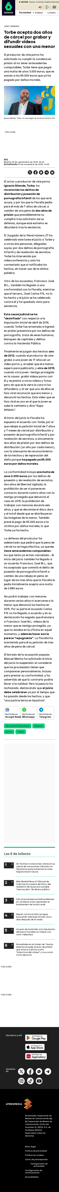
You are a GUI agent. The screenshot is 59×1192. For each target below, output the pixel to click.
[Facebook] (30, 1074)
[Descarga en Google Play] (36, 1040)
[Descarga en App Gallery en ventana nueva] (36, 1058)
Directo (38, 726)
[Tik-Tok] (30, 1083)
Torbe (20, 731)
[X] (30, 173)
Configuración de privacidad (39, 1165)
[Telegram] (47, 1074)
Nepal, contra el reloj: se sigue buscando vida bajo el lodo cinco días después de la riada (34, 917)
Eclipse (39, 12)
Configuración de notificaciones (33, 1171)
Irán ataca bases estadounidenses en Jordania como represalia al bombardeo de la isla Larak (35, 902)
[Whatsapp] (39, 1074)
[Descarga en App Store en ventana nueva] (35, 1049)
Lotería (51, 12)
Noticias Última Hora (17, 726)
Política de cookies (34, 1155)
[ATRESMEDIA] (29, 1104)
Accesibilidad (31, 1177)
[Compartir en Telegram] (46, 174)
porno (9, 731)
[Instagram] (21, 1083)
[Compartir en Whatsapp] (41, 173)
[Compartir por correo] (52, 174)
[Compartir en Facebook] (35, 173)
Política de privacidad (36, 1151)
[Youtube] (39, 1083)
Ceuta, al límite (36, 2)
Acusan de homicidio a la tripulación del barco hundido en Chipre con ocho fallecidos (35, 932)
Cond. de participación (36, 1159)
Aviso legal (30, 1146)
